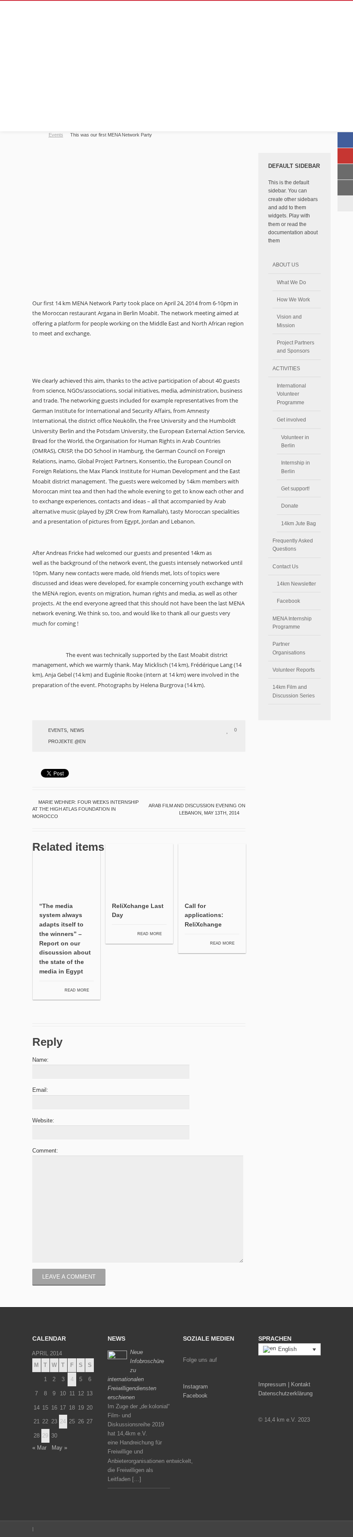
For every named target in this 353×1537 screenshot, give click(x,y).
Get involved (291, 419)
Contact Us (285, 566)
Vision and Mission (289, 321)
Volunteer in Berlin (295, 441)
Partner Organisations (288, 648)
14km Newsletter (296, 583)
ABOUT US (285, 264)
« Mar (39, 1447)
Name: (40, 1060)
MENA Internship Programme (292, 622)
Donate (289, 505)
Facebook (288, 601)
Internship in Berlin (295, 467)
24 (63, 1421)
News (77, 730)
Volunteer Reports (293, 669)
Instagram (195, 1386)
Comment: (45, 1150)
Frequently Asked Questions (292, 545)
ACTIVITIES (286, 368)
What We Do (291, 282)
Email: (40, 1090)
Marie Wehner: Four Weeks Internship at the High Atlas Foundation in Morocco (85, 809)
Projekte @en (67, 741)
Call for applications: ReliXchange (204, 915)
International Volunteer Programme (291, 394)
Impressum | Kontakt (284, 1384)
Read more (77, 990)
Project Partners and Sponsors (295, 346)
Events (56, 134)
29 (45, 1435)
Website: (43, 1120)
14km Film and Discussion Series (293, 691)
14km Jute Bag (298, 523)
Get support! (295, 488)
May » (59, 1447)
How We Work (293, 299)
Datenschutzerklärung (285, 1393)
